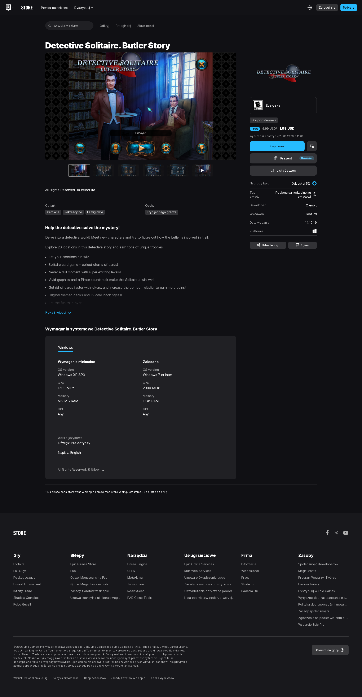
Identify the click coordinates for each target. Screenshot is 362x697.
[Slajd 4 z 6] (153, 170)
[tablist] (141, 347)
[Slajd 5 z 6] (178, 170)
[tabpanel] (141, 390)
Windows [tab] (65, 347)
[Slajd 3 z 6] (128, 170)
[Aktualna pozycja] (79, 170)
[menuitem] (104, 25)
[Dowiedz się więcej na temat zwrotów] (315, 194)
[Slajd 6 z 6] (202, 170)
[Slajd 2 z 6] (104, 170)
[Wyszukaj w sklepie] (49, 25)
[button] (140, 312)
